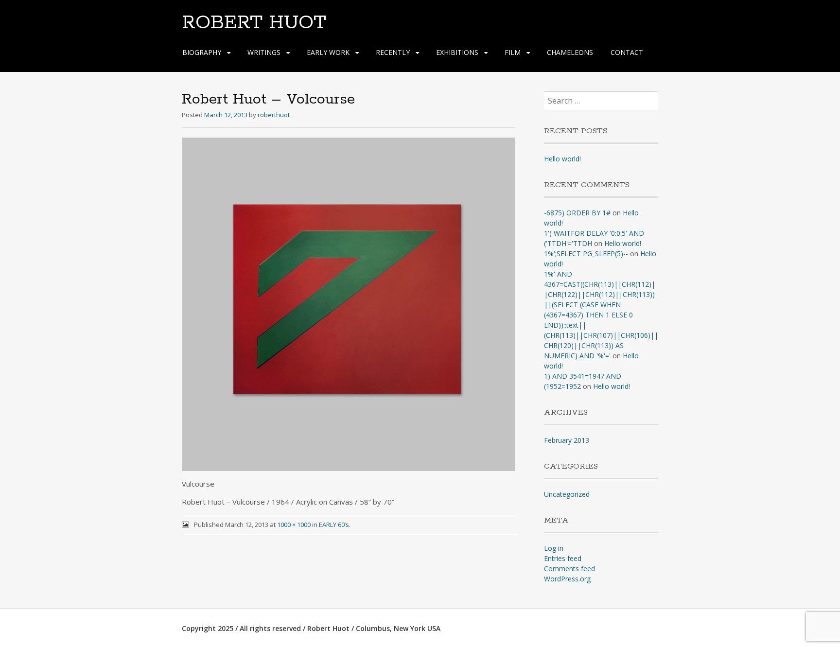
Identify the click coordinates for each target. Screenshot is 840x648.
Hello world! (562, 158)
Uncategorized (567, 494)
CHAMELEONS (570, 52)
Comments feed (569, 568)
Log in (553, 548)
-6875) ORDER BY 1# (577, 212)
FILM (513, 52)
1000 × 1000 (294, 524)
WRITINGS (263, 52)
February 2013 (566, 440)
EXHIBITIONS (457, 52)
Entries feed (562, 558)
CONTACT (627, 52)
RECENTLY (393, 52)
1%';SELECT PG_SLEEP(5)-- (586, 253)
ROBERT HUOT (254, 23)
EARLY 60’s (334, 524)
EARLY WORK (328, 52)
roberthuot (274, 114)
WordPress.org (567, 578)
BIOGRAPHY (201, 52)
